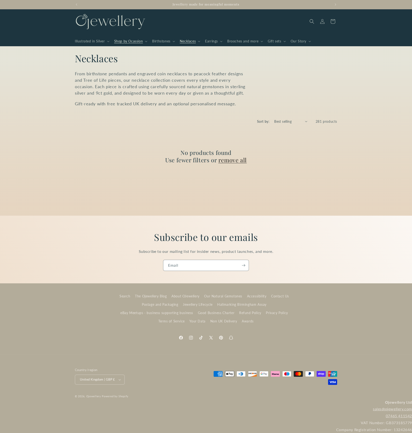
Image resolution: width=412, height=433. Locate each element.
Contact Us (280, 296)
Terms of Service (171, 321)
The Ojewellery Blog (151, 296)
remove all (232, 160)
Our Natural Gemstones (223, 296)
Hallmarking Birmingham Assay (242, 304)
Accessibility (257, 296)
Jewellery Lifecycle (197, 304)
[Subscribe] (243, 265)
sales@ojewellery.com (392, 409)
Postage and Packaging (160, 304)
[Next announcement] (335, 4)
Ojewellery (93, 396)
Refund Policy (250, 313)
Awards (248, 321)
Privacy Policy (277, 313)
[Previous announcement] (76, 4)
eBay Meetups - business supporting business (156, 313)
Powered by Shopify (115, 396)
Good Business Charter (216, 313)
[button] (91, 41)
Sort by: (263, 121)
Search (124, 296)
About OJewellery (185, 296)
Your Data (197, 321)
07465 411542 (399, 415)
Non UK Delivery (223, 321)
